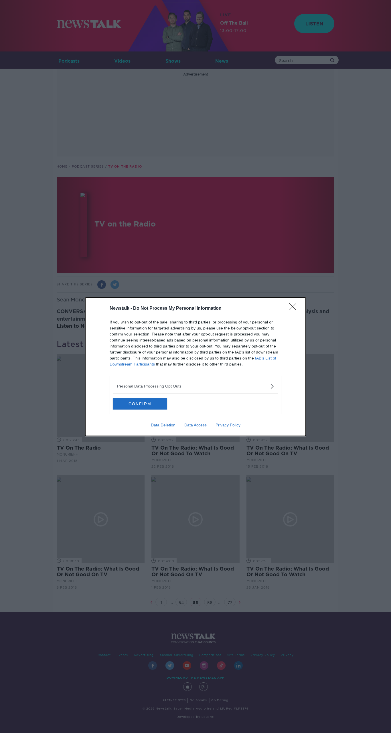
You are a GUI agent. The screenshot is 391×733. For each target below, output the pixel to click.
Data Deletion (163, 425)
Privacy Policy (228, 425)
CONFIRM (140, 404)
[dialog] (195, 366)
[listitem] (195, 386)
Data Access (195, 425)
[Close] (294, 308)
